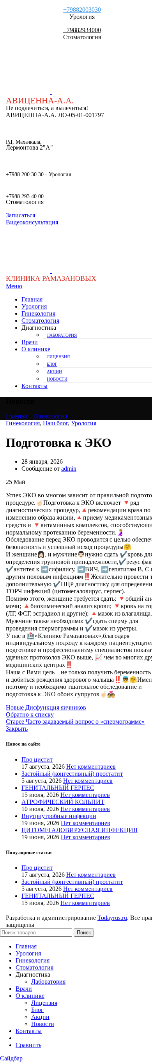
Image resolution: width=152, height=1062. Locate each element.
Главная (16, 416)
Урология (83, 423)
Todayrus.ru (112, 917)
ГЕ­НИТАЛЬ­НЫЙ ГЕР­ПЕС (57, 787)
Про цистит (37, 759)
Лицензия (58, 356)
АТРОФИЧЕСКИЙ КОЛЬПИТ (62, 801)
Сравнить (28, 1045)
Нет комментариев (91, 766)
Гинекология (50, 416)
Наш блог (55, 423)
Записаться (20, 215)
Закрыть (17, 728)
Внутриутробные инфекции (58, 816)
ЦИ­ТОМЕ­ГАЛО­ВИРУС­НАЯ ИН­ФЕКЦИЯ (79, 830)
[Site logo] (29, 91)
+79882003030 (82, 9)
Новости (57, 379)
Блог (52, 364)
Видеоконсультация (32, 222)
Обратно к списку (30, 714)
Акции (54, 371)
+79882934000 (82, 30)
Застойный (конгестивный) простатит (72, 773)
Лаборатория (62, 335)
